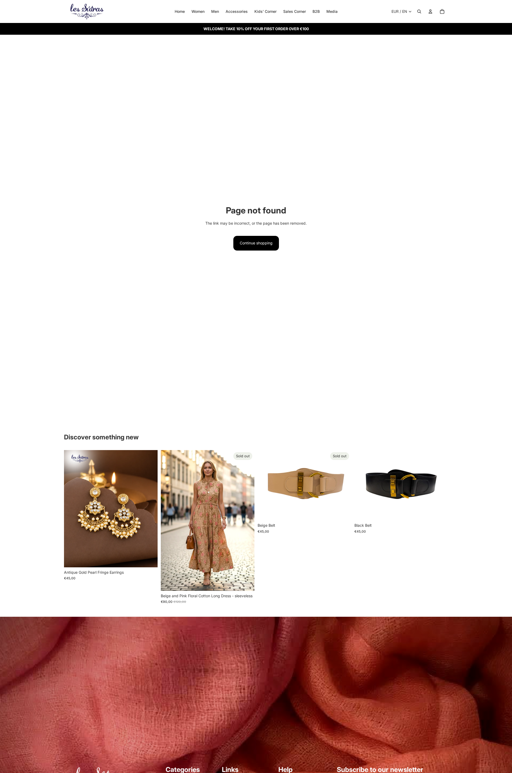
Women (198, 11)
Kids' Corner (265, 11)
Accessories (237, 11)
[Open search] (419, 11)
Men (215, 11)
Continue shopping (256, 243)
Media (332, 11)
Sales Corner (294, 11)
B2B (316, 11)
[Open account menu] (430, 11)
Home (180, 11)
